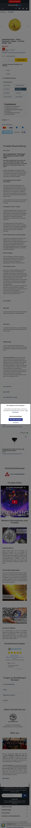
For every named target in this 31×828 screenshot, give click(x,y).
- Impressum (16, 422)
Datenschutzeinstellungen (16, 416)
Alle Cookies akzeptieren (16, 419)
